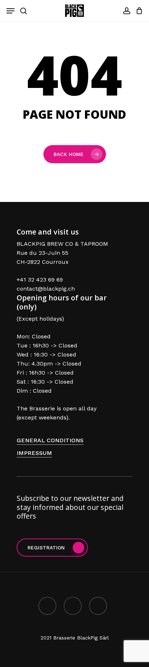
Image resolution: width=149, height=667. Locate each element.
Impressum (34, 452)
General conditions (50, 440)
